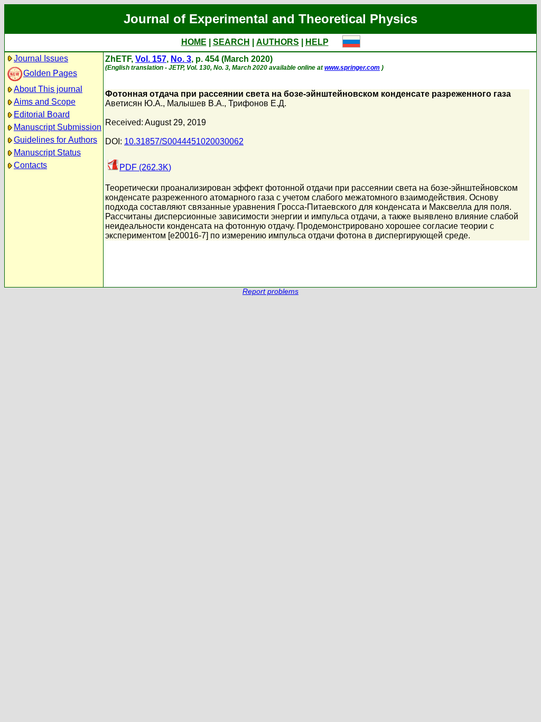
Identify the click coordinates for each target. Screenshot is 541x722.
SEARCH (231, 42)
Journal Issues (41, 58)
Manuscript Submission (57, 127)
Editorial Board (42, 114)
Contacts (30, 165)
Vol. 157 (150, 58)
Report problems (270, 291)
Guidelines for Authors (55, 139)
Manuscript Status (47, 152)
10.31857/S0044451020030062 (184, 141)
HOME (194, 42)
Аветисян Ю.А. (134, 103)
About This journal (48, 89)
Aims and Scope (45, 101)
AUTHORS (277, 42)
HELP (317, 42)
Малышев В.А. (195, 103)
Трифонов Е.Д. (257, 103)
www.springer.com (352, 67)
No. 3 (181, 58)
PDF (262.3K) (145, 167)
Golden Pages (50, 73)
